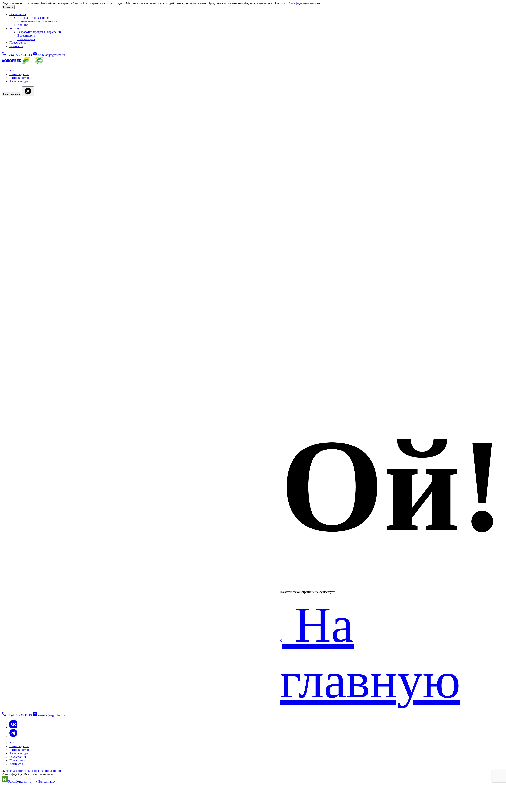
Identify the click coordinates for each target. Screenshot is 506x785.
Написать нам (11, 94)
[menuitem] (17, 14)
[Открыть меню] (28, 91)
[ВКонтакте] (13, 727)
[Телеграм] (13, 736)
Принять (8, 7)
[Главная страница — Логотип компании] (22, 64)
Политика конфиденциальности (39, 770)
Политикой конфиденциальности (297, 3)
